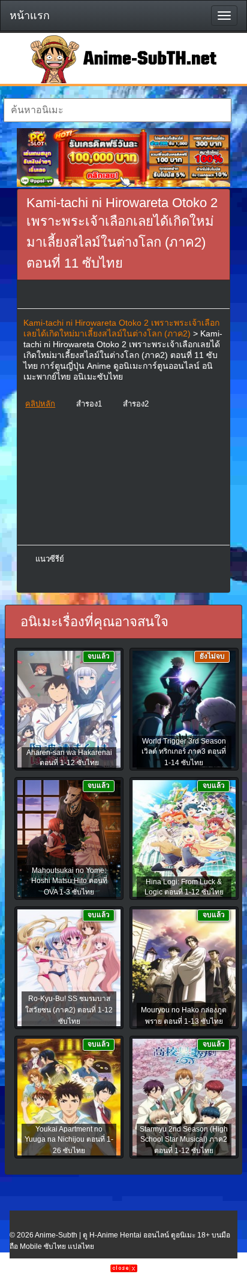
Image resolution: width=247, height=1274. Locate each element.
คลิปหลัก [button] (40, 403)
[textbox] (117, 110)
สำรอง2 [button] (136, 403)
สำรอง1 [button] (89, 403)
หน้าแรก (30, 16)
